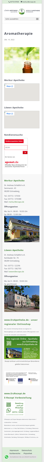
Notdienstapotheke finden (14, 141)
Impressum (14, 450)
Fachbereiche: (15, 453)
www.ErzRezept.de (15, 393)
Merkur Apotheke (14, 180)
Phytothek (28, 453)
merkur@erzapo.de (16, 202)
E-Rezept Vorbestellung (17, 397)
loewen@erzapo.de (16, 271)
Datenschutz (27, 450)
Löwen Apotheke (14, 250)
